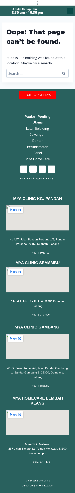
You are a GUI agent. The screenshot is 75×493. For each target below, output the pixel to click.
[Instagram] (33, 169)
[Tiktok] (42, 169)
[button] (70, 11)
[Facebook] (23, 169)
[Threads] (51, 169)
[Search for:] (37, 73)
